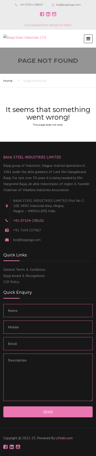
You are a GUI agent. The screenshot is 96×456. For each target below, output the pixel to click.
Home (8, 80)
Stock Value (48, 25)
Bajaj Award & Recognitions (24, 275)
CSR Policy (11, 281)
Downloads (32, 25)
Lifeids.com (64, 438)
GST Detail (64, 25)
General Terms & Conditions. (24, 269)
